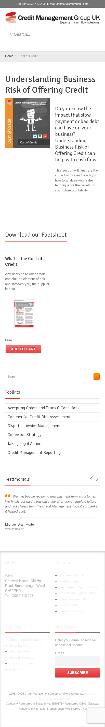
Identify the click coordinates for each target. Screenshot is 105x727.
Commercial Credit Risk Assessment (39, 416)
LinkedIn (57, 45)
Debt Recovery (20, 651)
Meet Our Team (70, 581)
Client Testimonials (73, 599)
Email (59, 653)
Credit (76, 89)
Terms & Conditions (57, 698)
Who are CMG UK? (73, 575)
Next (97, 479)
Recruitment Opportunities (78, 587)
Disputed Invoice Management (34, 425)
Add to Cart (23, 349)
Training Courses (21, 663)
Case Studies (68, 605)
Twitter (49, 45)
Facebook (40, 45)
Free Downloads (70, 611)
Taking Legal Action (24, 443)
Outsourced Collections (26, 639)
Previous (91, 479)
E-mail (66, 45)
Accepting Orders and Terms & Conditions (43, 407)
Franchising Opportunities (77, 593)
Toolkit (13, 669)
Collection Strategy (24, 434)
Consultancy (18, 645)
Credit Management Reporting (34, 452)
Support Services (21, 657)
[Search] (97, 376)
